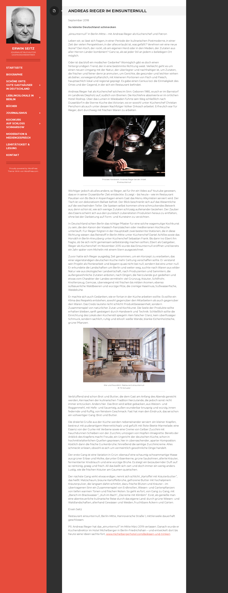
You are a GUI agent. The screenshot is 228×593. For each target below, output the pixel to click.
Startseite (14, 67)
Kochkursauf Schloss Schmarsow (15, 123)
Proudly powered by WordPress (23, 168)
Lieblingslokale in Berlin (20, 97)
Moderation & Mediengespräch (18, 136)
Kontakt (12, 155)
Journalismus (16, 112)
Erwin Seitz (23, 48)
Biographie (14, 74)
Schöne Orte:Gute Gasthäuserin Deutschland (19, 85)
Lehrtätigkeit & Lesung (18, 146)
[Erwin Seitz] (23, 25)
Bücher (11, 106)
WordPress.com (31, 171)
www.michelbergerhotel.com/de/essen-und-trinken (138, 534)
